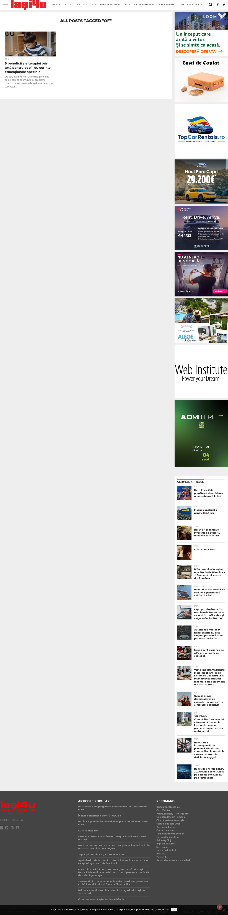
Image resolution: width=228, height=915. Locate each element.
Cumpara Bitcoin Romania (170, 816)
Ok (174, 909)
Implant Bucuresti (166, 843)
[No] (223, 910)
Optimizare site (164, 830)
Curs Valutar (163, 810)
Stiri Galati (162, 846)
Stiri (68, 4)
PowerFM (161, 856)
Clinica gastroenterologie (170, 820)
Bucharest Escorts (166, 826)
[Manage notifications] (219, 907)
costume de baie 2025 (168, 823)
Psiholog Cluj (163, 840)
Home (56, 4)
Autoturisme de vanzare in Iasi (173, 860)
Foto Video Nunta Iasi (139, 4)
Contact (81, 4)
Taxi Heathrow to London (170, 833)
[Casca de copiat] (201, 103)
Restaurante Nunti (192, 4)
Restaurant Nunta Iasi (168, 806)
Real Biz (160, 853)
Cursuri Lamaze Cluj (167, 836)
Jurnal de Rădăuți (166, 850)
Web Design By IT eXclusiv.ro (172, 813)
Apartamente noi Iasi (106, 4)
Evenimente (167, 4)
